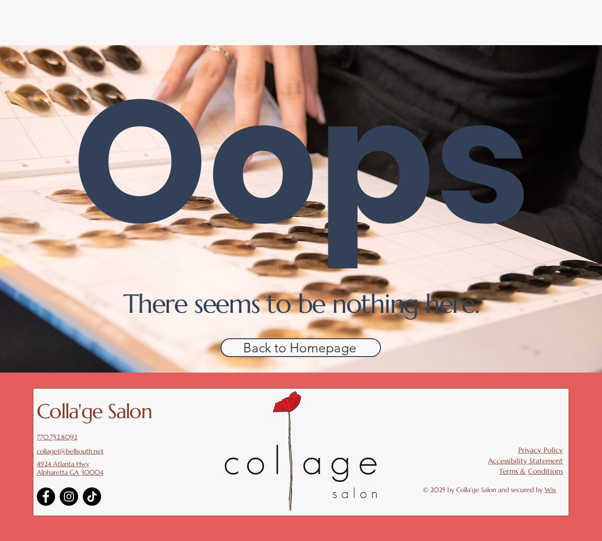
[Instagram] (69, 496)
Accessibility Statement (525, 460)
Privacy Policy (540, 450)
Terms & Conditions (531, 471)
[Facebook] (46, 496)
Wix (550, 489)
